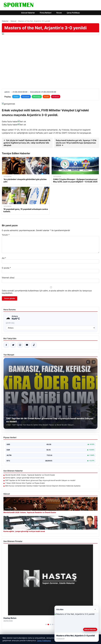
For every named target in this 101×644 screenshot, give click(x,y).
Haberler (5, 21)
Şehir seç (10, 323)
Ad (4, 258)
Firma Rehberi (45, 13)
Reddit (46, 96)
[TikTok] (34, 345)
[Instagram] (20, 345)
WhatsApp (36, 96)
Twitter (16, 96)
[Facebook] (6, 345)
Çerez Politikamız (44, 640)
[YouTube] (27, 345)
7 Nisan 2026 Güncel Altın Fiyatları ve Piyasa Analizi (25, 483)
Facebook (25, 96)
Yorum (5, 235)
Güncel (13, 21)
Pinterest (56, 96)
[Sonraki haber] (93, 362)
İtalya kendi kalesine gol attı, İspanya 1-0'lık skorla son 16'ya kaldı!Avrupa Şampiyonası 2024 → (76, 142)
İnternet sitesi (8, 277)
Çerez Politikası (73, 13)
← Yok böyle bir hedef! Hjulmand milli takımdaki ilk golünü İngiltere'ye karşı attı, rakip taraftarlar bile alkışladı (27, 142)
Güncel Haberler (28, 13)
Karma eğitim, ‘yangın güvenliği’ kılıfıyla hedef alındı (24, 478)
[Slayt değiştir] (46, 624)
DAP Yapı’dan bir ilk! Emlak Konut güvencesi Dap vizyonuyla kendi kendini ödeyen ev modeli (40, 480)
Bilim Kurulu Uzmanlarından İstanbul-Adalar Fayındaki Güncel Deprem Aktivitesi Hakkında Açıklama (42, 486)
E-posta (6, 268)
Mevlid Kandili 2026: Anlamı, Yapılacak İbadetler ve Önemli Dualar (30, 475)
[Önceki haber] (88, 362)
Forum (59, 13)
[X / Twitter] (13, 345)
